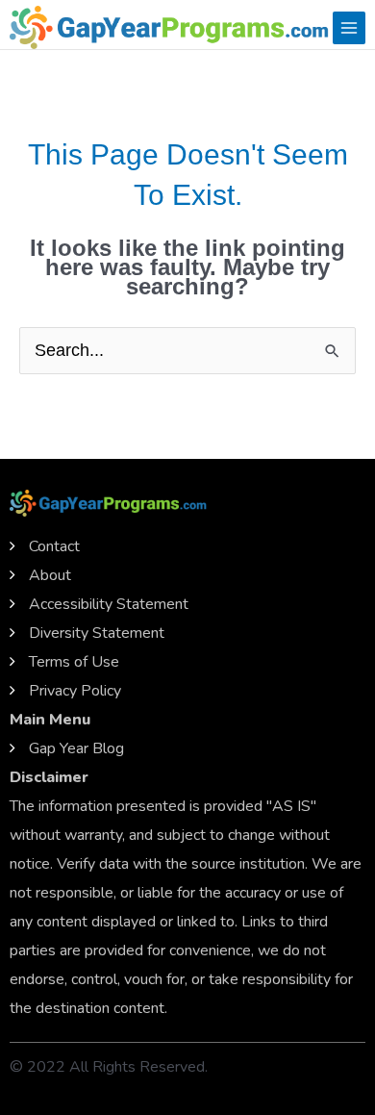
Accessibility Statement (108, 604)
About (50, 575)
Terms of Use (74, 661)
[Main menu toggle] (349, 28)
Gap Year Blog (76, 748)
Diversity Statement (96, 633)
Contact (54, 546)
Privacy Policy (75, 690)
